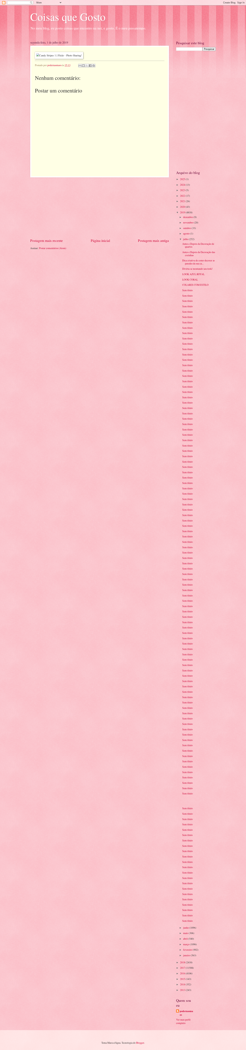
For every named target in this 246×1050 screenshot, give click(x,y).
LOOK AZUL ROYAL (193, 274)
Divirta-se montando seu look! (197, 268)
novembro (188, 222)
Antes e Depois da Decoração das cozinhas (198, 253)
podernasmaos (186, 1013)
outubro (187, 228)
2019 (183, 212)
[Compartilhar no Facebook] (90, 65)
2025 (183, 179)
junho (186, 927)
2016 (183, 973)
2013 (183, 990)
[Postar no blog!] (83, 65)
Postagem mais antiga (153, 240)
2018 (183, 962)
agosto (186, 233)
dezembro (188, 217)
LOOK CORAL (190, 279)
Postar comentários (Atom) (52, 248)
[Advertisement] (99, 207)
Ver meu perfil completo (183, 1021)
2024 (183, 184)
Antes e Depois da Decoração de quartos (198, 245)
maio (186, 933)
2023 (183, 190)
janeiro (187, 955)
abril (185, 938)
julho (186, 239)
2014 (183, 984)
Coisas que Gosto (68, 16)
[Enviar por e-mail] (80, 65)
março (186, 944)
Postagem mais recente (46, 240)
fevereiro (188, 949)
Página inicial (100, 240)
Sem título (187, 290)
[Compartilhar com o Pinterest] (93, 65)
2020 (183, 206)
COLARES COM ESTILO (195, 284)
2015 (183, 979)
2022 (183, 195)
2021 (183, 201)
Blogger (140, 1042)
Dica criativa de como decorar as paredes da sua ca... (198, 262)
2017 (183, 967)
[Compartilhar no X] (87, 65)
